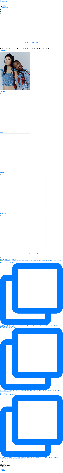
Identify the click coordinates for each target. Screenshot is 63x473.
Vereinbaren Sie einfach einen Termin (31, 42)
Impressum (3, 471)
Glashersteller (4, 6)
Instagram (3, 469)
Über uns (3, 5)
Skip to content (2, 0)
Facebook (3, 470)
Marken (3, 4)
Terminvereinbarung (5, 7)
